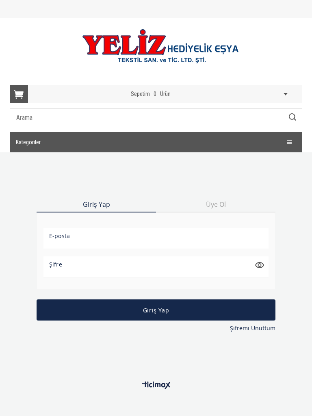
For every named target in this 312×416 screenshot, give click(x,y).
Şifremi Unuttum (252, 328)
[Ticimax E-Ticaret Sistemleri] (156, 385)
